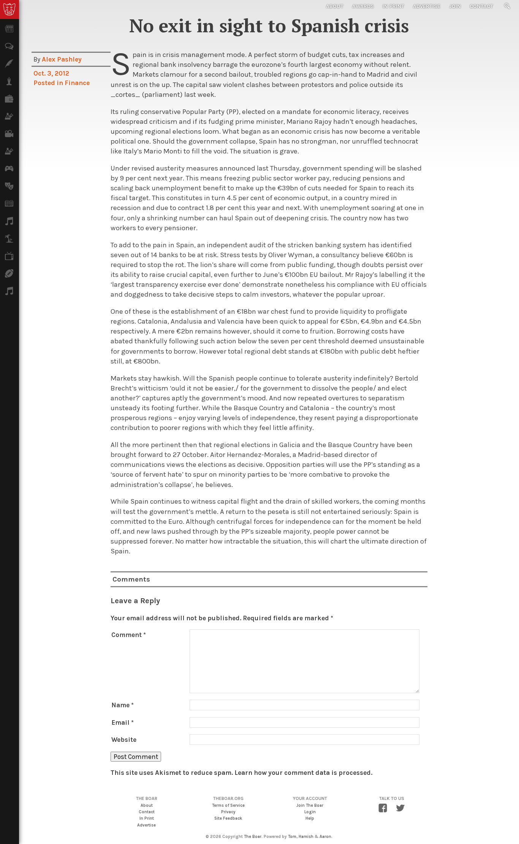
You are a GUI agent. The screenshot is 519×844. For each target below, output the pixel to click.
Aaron (325, 836)
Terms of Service (228, 805)
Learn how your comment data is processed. (303, 772)
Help (309, 818)
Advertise (426, 6)
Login (310, 811)
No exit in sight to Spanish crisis (269, 25)
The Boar (252, 836)
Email (122, 722)
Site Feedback (228, 818)
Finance (77, 83)
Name (122, 705)
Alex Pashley (62, 59)
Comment (128, 635)
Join (455, 6)
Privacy (228, 811)
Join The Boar (309, 805)
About (334, 6)
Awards (363, 6)
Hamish (306, 836)
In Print (393, 6)
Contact (481, 6)
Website (123, 739)
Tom (292, 836)
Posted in (49, 83)
